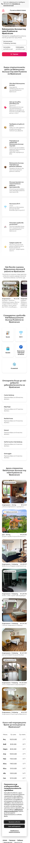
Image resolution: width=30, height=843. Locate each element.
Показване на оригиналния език (11, 4)
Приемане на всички (14, 822)
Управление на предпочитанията (14, 831)
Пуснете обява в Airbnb (18, 10)
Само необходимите (14, 826)
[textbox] (8, 49)
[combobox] (14, 43)
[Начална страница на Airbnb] (3, 10)
